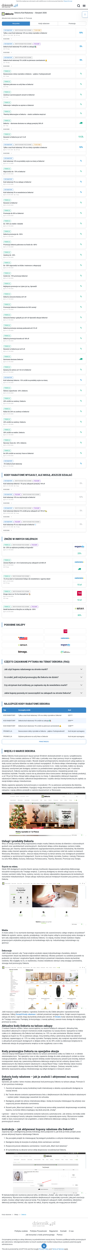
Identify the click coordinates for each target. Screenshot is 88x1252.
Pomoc (60, 1235)
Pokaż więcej (44, 741)
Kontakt (63, 1231)
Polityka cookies (21, 1231)
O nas (71, 1231)
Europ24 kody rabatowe (26, 1014)
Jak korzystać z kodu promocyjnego (40, 1235)
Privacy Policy (44, 1249)
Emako (58, 1017)
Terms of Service (58, 1249)
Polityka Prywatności (38, 1231)
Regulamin (53, 1231)
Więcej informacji (68, 1)
